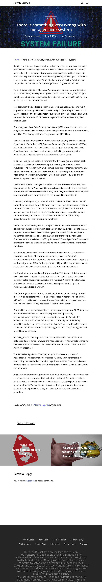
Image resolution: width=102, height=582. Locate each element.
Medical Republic (42, 404)
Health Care (40, 544)
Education (55, 544)
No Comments (68, 36)
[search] (82, 2)
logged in (30, 480)
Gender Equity (76, 539)
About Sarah (28, 539)
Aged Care (51, 18)
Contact (83, 544)
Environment (25, 544)
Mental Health (59, 539)
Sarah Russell (22, 2)
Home (16, 59)
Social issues (70, 544)
